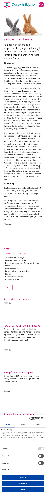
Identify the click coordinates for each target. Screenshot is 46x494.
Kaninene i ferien (12, 268)
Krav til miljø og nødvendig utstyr (19, 271)
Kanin (8, 248)
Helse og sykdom (12, 279)
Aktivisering (25, 299)
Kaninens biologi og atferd (16, 260)
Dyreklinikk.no (19, 5)
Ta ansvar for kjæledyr (14, 258)
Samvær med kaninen (14, 277)
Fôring (8, 274)
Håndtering (15, 299)
